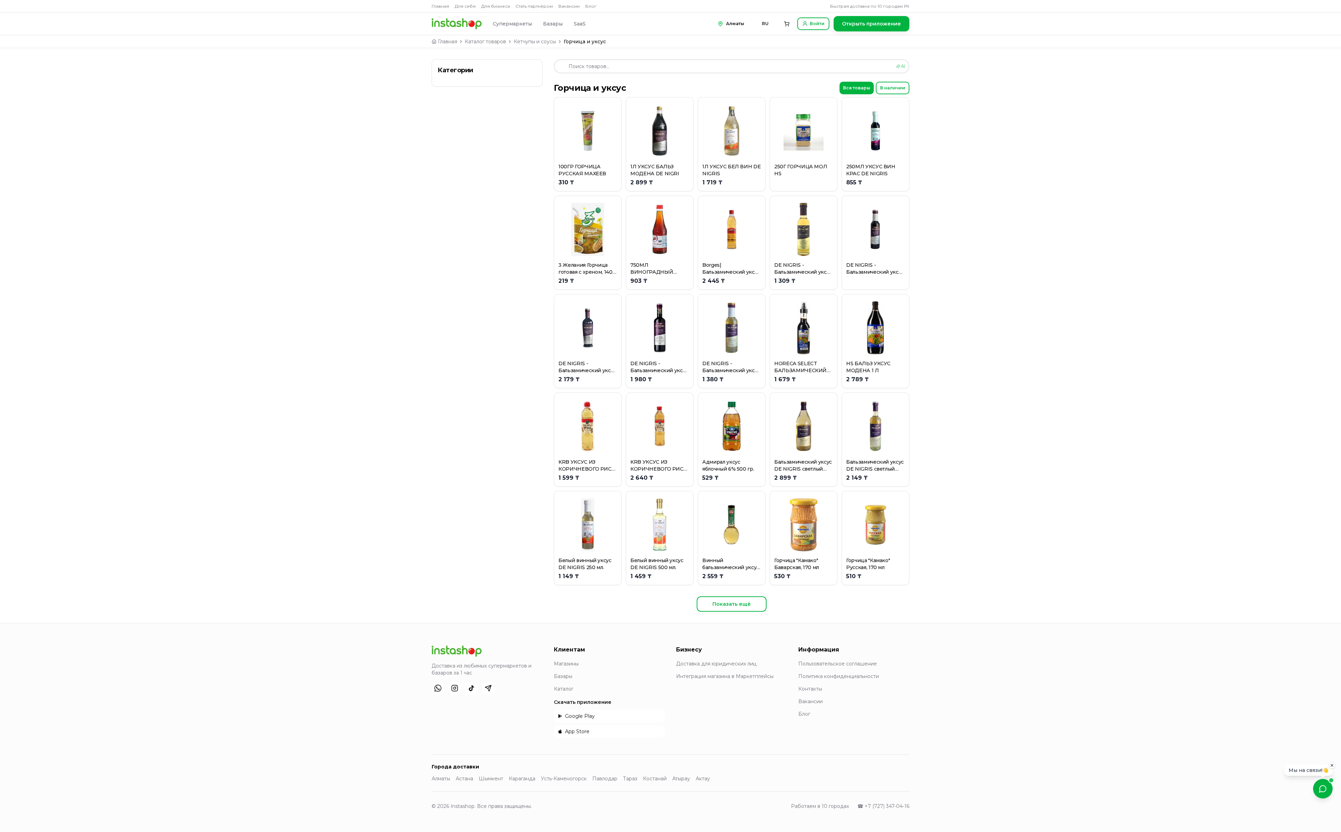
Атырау (681, 778)
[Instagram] (454, 688)
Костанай (655, 778)
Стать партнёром (534, 6)
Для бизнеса (495, 6)
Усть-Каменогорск (564, 778)
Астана (464, 778)
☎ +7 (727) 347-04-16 (883, 806)
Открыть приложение (871, 24)
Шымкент (491, 778)
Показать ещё (731, 604)
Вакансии (569, 6)
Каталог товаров (485, 41)
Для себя (465, 6)
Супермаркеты (512, 24)
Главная (440, 6)
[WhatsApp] (438, 688)
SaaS (580, 24)
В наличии (892, 87)
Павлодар (604, 778)
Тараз (630, 778)
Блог (590, 6)
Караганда (522, 778)
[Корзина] (787, 23)
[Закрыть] (1331, 763)
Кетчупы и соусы (535, 41)
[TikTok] (471, 688)
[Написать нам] (1323, 788)
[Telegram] (488, 688)
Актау (703, 778)
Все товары (856, 87)
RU (765, 23)
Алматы (441, 778)
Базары (553, 24)
